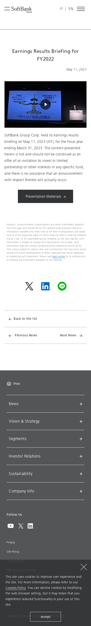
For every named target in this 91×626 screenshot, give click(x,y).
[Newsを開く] (81, 404)
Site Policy (13, 551)
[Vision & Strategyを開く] (81, 421)
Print (16, 383)
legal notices (59, 256)
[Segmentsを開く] (81, 439)
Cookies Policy (16, 588)
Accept (45, 617)
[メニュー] (81, 8)
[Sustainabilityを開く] (81, 474)
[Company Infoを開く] (81, 491)
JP (61, 9)
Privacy (11, 542)
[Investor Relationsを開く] (81, 456)
